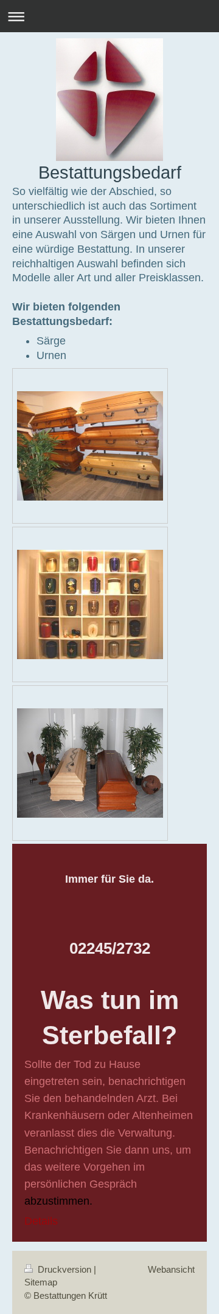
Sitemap (40, 1282)
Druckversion (64, 1269)
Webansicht (171, 1269)
